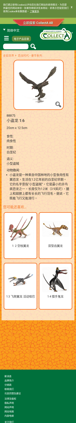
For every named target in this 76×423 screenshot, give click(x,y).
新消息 (7, 376)
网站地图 (9, 411)
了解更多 (34, 11)
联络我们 (9, 389)
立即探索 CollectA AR (38, 23)
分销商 (7, 385)
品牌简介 (9, 380)
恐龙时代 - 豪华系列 (30, 55)
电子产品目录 (21, 38)
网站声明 (9, 407)
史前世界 (8, 55)
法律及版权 (10, 398)
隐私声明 (9, 403)
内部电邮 (9, 416)
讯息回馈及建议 (12, 393)
